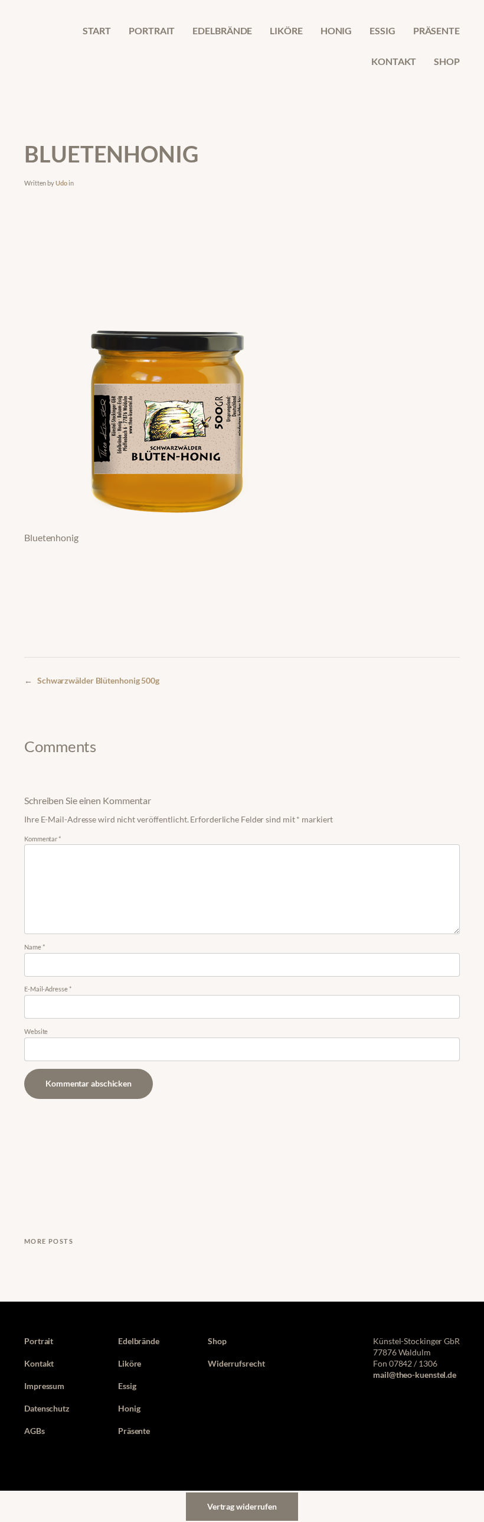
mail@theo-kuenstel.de (414, 1375)
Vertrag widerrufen (242, 1506)
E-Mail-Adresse (47, 989)
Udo (61, 183)
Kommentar (42, 839)
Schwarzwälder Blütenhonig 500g (98, 680)
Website (36, 1031)
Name (34, 947)
